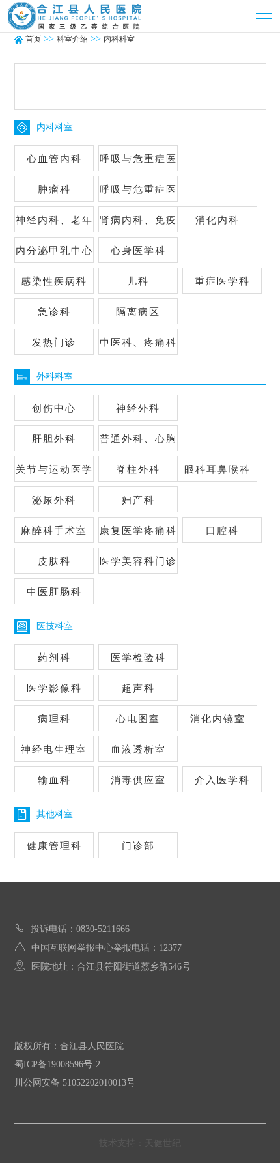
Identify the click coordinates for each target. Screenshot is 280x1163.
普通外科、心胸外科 (137, 442)
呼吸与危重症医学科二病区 (137, 193)
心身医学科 (137, 250)
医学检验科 (137, 657)
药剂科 (53, 657)
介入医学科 (222, 780)
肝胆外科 (54, 439)
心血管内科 (53, 159)
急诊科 (53, 312)
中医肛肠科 (53, 592)
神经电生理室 (54, 749)
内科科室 (119, 39)
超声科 (137, 688)
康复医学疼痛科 (137, 530)
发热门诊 (54, 342)
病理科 (53, 719)
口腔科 (222, 530)
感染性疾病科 (54, 281)
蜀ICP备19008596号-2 (57, 1064)
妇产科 (137, 500)
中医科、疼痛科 (137, 342)
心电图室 (138, 719)
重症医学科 (222, 281)
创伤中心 (54, 408)
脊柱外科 (138, 469)
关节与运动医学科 (53, 473)
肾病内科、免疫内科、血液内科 (137, 223)
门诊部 (137, 846)
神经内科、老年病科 (53, 223)
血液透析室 (137, 749)
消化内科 (217, 220)
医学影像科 (53, 688)
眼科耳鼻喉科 (217, 469)
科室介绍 (72, 39)
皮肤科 (53, 561)
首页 (33, 39)
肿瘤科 (53, 189)
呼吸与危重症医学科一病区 (137, 162)
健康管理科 (53, 846)
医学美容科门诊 (137, 561)
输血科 (53, 780)
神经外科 (138, 408)
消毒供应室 (137, 780)
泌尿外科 (54, 500)
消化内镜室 (217, 719)
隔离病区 (138, 312)
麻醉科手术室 (54, 530)
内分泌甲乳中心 (53, 250)
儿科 (138, 281)
